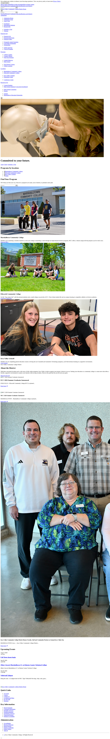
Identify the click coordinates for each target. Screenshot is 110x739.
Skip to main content (6, 4)
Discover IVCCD (5, 375)
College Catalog (8, 54)
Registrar (6, 701)
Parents (6, 91)
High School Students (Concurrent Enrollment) (16, 86)
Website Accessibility (9, 716)
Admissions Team (8, 19)
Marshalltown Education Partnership (13, 95)
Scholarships (7, 45)
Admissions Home (8, 18)
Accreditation (7, 723)
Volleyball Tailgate (7, 675)
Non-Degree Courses (9, 64)
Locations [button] (3, 68)
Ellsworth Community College (11, 73)
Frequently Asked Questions (11, 42)
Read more (4, 386)
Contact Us (7, 696)
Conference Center (8, 80)
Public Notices (7, 729)
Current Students (8, 85)
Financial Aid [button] (4, 33)
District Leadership (9, 727)
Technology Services (9, 713)
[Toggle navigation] (2, 11)
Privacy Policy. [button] (57, 1)
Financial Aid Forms (9, 38)
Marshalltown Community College (13, 71)
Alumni (6, 93)
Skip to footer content (28, 4)
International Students (9, 25)
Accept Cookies (5, 3)
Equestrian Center (8, 77)
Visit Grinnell (4, 363)
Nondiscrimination (8, 712)
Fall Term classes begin (8, 657)
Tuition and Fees (8, 47)
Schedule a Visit (8, 29)
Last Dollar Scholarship (10, 43)
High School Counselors (10, 89)
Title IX (6, 730)
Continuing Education (15, 6)
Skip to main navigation (17, 4)
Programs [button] (3, 52)
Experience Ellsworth (6, 298)
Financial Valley (8, 39)
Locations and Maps (9, 698)
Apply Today (4, 164)
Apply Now (7, 21)
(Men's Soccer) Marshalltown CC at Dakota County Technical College (24, 665)
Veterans (6, 31)
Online (6, 175)
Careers (6, 695)
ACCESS (6, 693)
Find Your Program (9, 57)
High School (7, 61)
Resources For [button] (4, 82)
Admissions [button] (4, 15)
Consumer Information (9, 709)
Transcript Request (8, 715)
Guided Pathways (8, 60)
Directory (7, 6)
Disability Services (8, 710)
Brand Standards (8, 707)
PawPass (3, 6)
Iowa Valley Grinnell (9, 75)
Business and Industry (26, 6)
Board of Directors (8, 725)
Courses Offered (8, 56)
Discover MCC (4, 242)
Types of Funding (8, 49)
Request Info (7, 26)
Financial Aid (7, 36)
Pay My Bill (7, 699)
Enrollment (7, 23)
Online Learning (8, 66)
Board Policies (7, 726)
